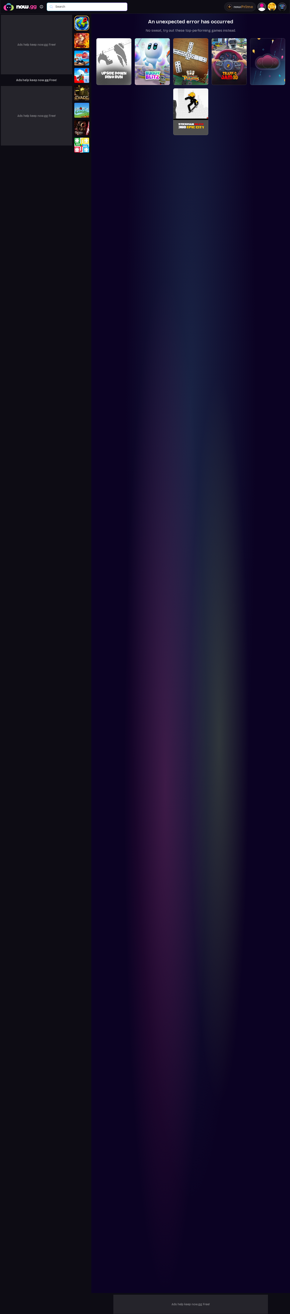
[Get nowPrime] (240, 6)
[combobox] (89, 6)
